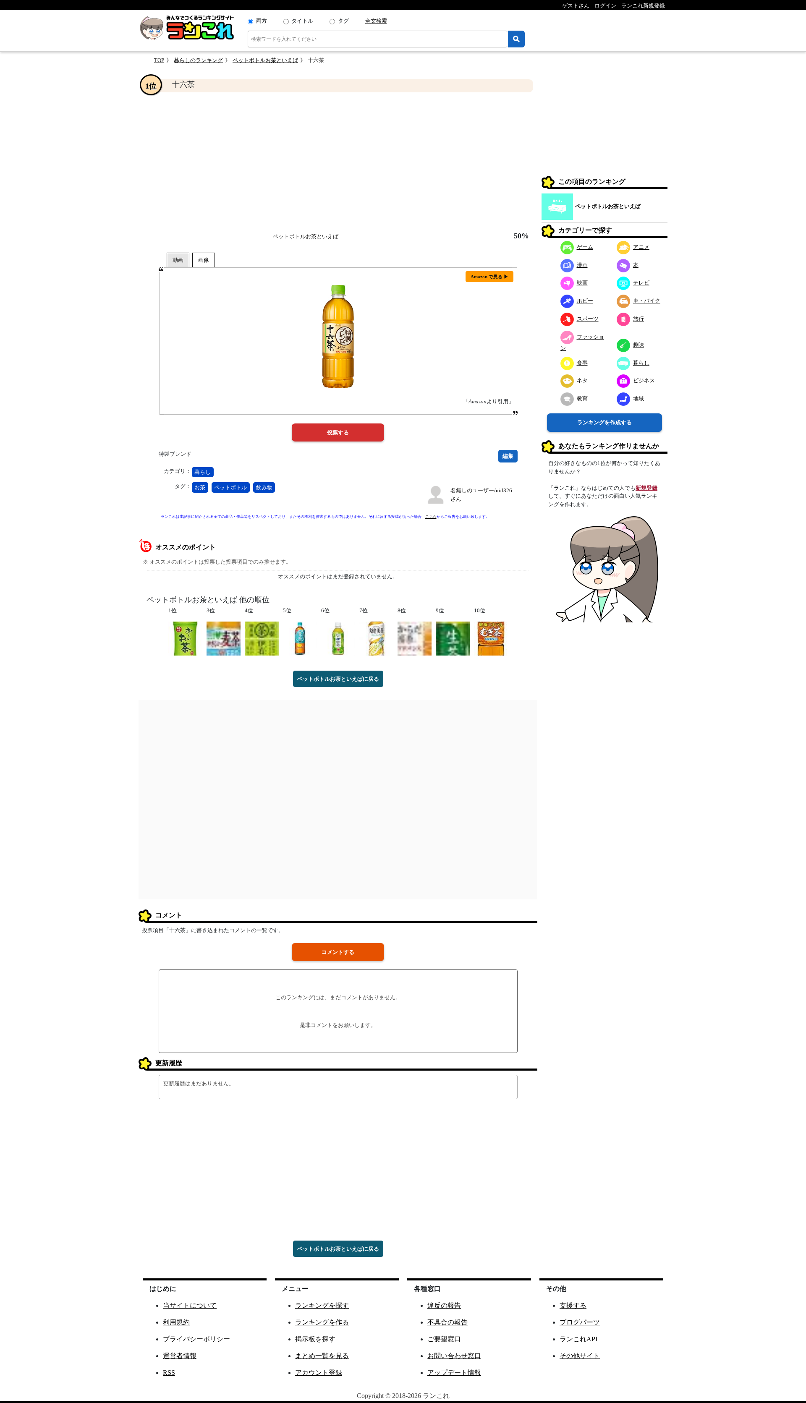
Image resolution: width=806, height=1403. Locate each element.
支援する (573, 1305)
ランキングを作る (322, 1322)
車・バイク (646, 301)
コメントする (338, 952)
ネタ (582, 380)
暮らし (202, 472)
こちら (431, 517)
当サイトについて (190, 1305)
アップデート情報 (454, 1372)
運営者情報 (179, 1355)
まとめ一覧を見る (322, 1355)
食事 (582, 363)
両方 (261, 21)
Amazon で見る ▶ (489, 276)
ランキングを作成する (604, 422)
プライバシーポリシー (196, 1339)
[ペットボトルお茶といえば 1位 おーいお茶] (185, 638)
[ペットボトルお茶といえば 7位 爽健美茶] (376, 638)
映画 (582, 283)
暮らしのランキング (198, 60)
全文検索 (376, 21)
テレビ (641, 283)
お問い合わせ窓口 (454, 1355)
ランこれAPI (578, 1339)
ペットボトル (230, 487)
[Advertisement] (338, 162)
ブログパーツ (580, 1322)
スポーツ (588, 319)
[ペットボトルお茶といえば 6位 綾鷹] (338, 638)
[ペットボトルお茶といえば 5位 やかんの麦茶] (300, 638)
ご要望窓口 (444, 1339)
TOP (159, 60)
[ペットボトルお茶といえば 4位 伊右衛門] (262, 638)
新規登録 (646, 488)
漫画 (582, 265)
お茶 (199, 487)
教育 (582, 398)
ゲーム (585, 247)
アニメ (641, 247)
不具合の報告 (447, 1322)
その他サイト (580, 1355)
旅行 (638, 319)
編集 (507, 456)
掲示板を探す (315, 1339)
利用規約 (176, 1322)
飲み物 (264, 487)
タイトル (302, 21)
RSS (169, 1372)
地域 (638, 398)
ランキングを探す (322, 1305)
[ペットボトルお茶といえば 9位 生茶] (453, 638)
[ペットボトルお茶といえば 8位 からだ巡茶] (415, 638)
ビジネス (644, 380)
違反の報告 (444, 1305)
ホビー (585, 301)
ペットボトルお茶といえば (265, 60)
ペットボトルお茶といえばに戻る (338, 679)
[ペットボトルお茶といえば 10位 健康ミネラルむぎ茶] (491, 638)
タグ (343, 21)
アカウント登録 (318, 1372)
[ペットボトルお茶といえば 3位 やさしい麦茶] (224, 638)
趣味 (638, 345)
